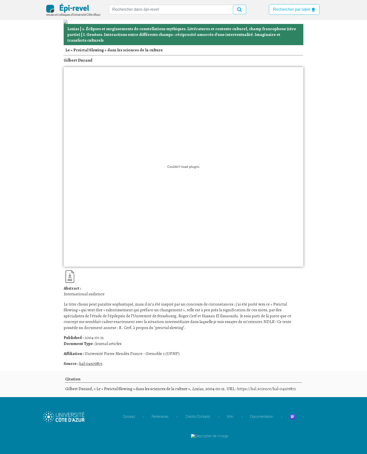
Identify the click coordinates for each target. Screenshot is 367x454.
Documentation (261, 417)
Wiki (230, 417)
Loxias (73, 29)
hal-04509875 (90, 363)
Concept (129, 417)
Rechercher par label (292, 9)
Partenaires (160, 417)
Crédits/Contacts (197, 417)
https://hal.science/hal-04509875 (266, 389)
